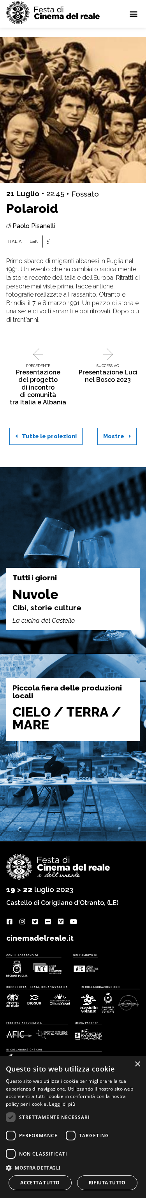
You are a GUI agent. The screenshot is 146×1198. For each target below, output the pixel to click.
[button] (133, 13)
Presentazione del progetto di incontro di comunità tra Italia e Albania (38, 385)
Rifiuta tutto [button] (107, 1182)
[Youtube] (73, 921)
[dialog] (73, 1127)
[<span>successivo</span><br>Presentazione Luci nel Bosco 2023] (108, 354)
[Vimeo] (60, 921)
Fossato (85, 194)
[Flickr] (47, 921)
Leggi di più (62, 1104)
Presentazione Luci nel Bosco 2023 (108, 373)
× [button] (137, 1064)
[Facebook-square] (9, 921)
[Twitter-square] (34, 921)
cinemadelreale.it (40, 938)
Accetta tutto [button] (40, 1182)
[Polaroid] (73, 110)
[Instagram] (22, 921)
